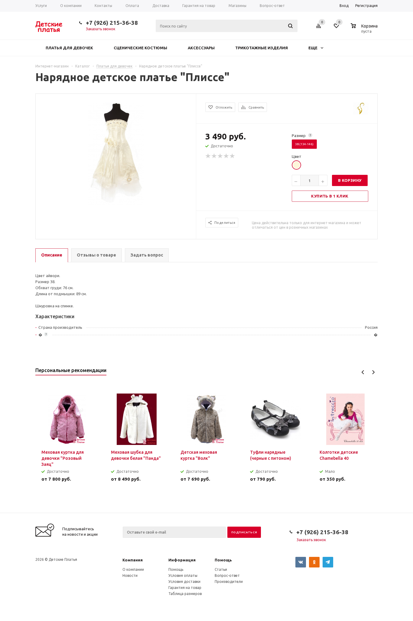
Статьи (221, 569)
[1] (208, 156)
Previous (363, 372)
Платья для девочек (69, 48)
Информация (182, 560)
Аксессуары (201, 48)
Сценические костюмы (140, 48)
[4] (226, 156)
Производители (229, 581)
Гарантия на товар (184, 588)
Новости (130, 575)
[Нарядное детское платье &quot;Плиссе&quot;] (116, 153)
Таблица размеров (185, 594)
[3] (220, 156)
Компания (132, 560)
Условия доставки (184, 581)
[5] (232, 156)
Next (373, 372)
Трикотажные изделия (261, 48)
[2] (214, 156)
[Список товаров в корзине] (365, 30)
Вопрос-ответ (227, 575)
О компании (133, 569)
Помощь (223, 560)
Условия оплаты (182, 575)
